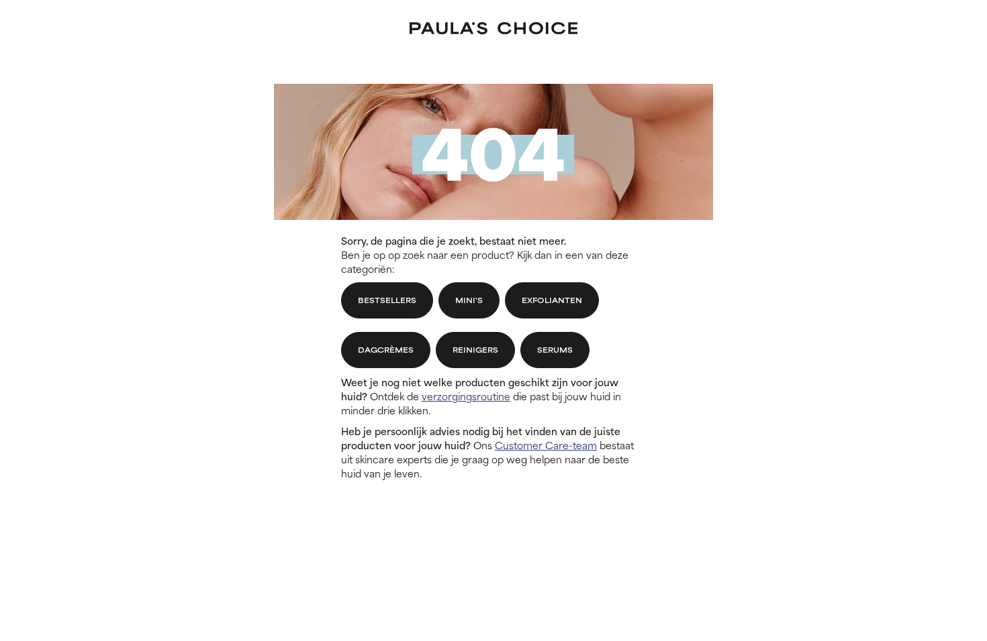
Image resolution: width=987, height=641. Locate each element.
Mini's (469, 299)
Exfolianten (552, 299)
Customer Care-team (546, 445)
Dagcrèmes (386, 349)
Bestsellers (387, 299)
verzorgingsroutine (466, 396)
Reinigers (475, 349)
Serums (555, 349)
